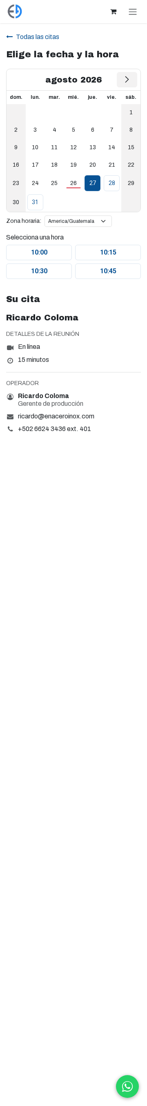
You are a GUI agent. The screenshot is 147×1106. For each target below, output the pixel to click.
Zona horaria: (23, 221)
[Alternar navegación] (133, 11)
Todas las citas (37, 36)
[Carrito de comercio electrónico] (113, 11)
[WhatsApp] (127, 1086)
